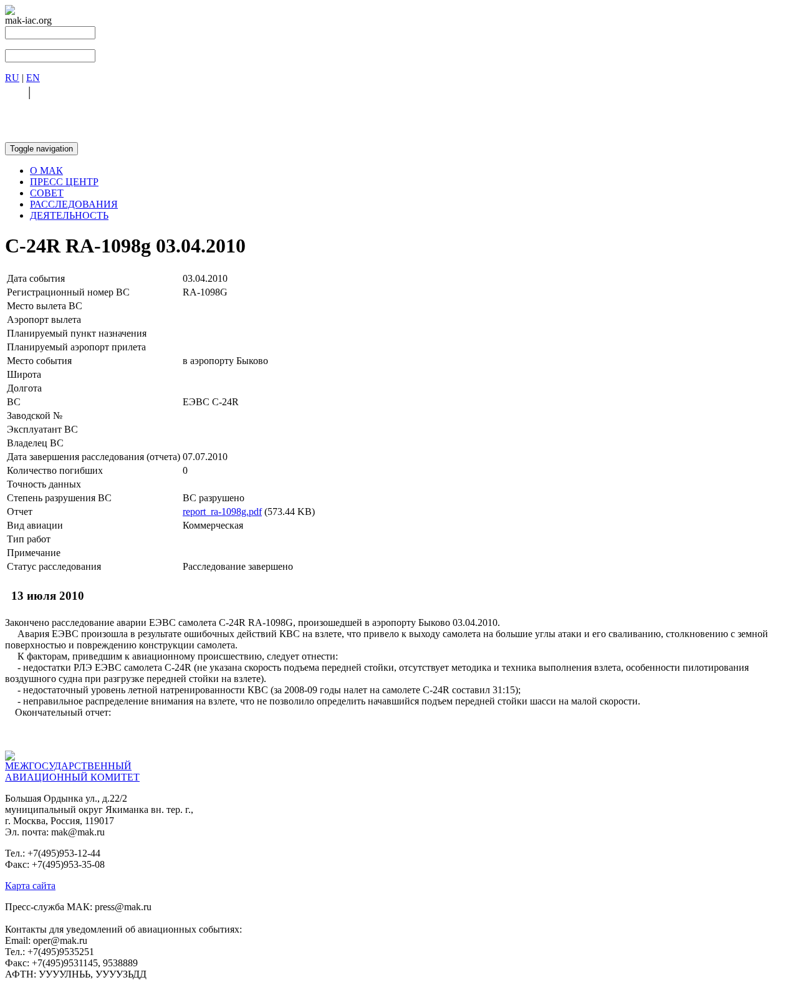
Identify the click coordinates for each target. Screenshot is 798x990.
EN (33, 77)
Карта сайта (30, 885)
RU (12, 77)
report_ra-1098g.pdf (222, 511)
